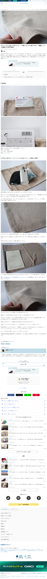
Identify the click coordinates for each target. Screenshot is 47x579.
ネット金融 (40, 576)
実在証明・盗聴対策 (3, 550)
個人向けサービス (3, 577)
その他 (7, 577)
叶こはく (44, 481)
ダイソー (9, 152)
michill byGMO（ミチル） (5, 9)
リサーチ (33, 576)
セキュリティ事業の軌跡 (4, 551)
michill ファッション (43, 462)
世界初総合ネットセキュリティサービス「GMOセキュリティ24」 (10, 549)
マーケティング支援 (28, 576)
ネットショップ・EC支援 (11, 576)
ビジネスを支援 (18, 576)
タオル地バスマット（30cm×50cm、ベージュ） (14, 277)
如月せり (44, 487)
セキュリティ (22, 576)
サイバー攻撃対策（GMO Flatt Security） (31, 550)
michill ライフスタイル (42, 442)
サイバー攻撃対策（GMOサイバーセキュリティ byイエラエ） (16, 550)
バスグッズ (8, 343)
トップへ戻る (23, 388)
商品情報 (6, 74)
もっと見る (23, 490)
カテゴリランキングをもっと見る (23, 451)
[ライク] (45, 3)
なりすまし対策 (40, 550)
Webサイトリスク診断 (29, 549)
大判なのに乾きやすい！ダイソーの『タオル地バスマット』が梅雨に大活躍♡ (18, 76)
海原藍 (4, 51)
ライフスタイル (12, 9)
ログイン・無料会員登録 (23, 504)
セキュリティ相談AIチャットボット (39, 549)
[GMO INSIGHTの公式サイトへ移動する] (6, 544)
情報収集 (36, 576)
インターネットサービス (4, 576)
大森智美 (44, 436)
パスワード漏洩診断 (23, 549)
